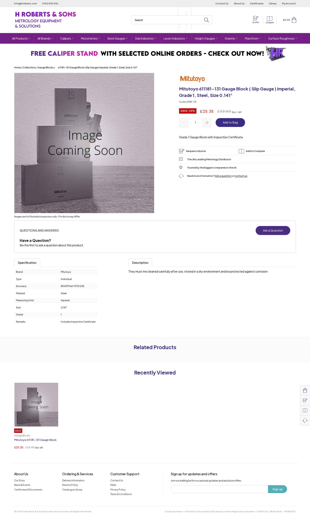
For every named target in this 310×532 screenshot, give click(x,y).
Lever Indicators (174, 38)
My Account (289, 3)
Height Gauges (205, 38)
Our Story (19, 480)
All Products (20, 38)
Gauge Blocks (46, 67)
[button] (294, 20)
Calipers (65, 38)
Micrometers (89, 38)
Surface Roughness (281, 38)
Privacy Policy (118, 489)
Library (273, 3)
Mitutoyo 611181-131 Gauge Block (35, 439)
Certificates (257, 3)
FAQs (113, 484)
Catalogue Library (72, 489)
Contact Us (222, 3)
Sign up (278, 489)
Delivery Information (73, 480)
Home (17, 67)
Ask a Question (273, 230)
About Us (239, 3)
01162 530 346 (50, 3)
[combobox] (171, 19)
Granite (230, 38)
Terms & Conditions (121, 494)
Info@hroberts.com (25, 3)
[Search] (206, 20)
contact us (241, 175)
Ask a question (223, 175)
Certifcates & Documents (28, 489)
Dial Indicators (144, 38)
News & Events (22, 484)
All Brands (43, 38)
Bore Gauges (116, 38)
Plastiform (251, 38)
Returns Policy (70, 484)
